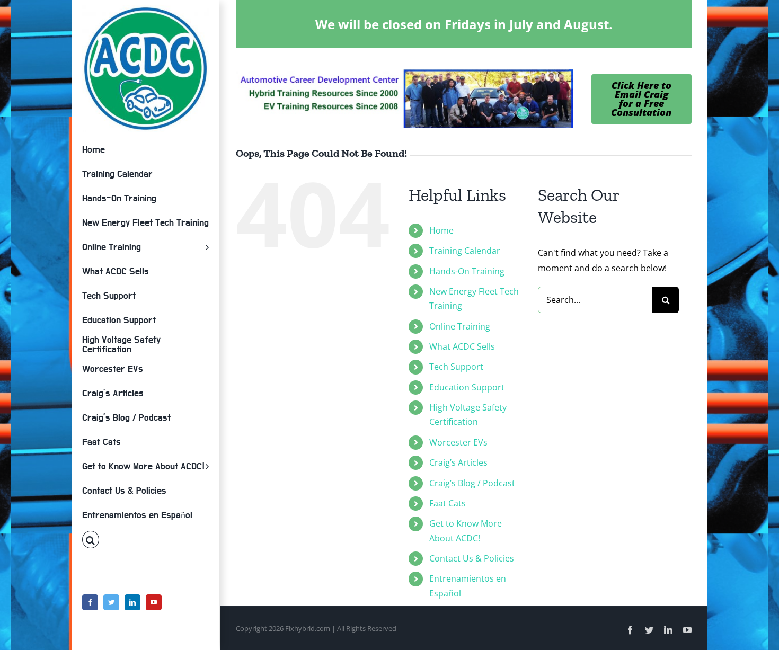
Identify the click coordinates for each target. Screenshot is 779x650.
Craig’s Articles (458, 462)
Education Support (466, 387)
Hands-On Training (466, 271)
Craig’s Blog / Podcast (472, 483)
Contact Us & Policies (471, 558)
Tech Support (456, 366)
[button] (145, 540)
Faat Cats (447, 503)
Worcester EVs (458, 442)
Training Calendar (464, 250)
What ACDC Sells (462, 346)
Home (441, 230)
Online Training (459, 326)
